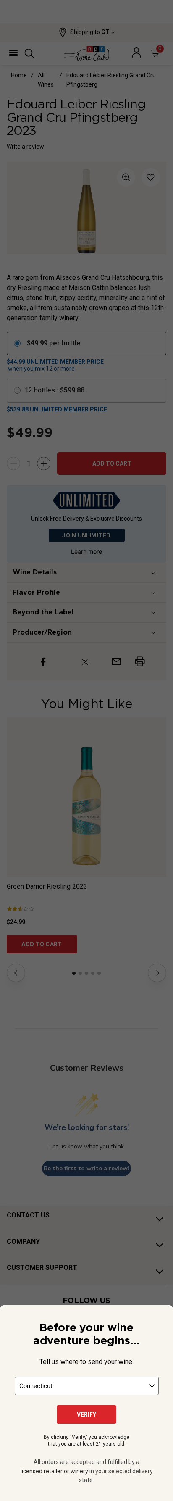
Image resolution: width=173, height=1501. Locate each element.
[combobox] (87, 1386)
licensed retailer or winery (54, 1471)
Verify (86, 1414)
